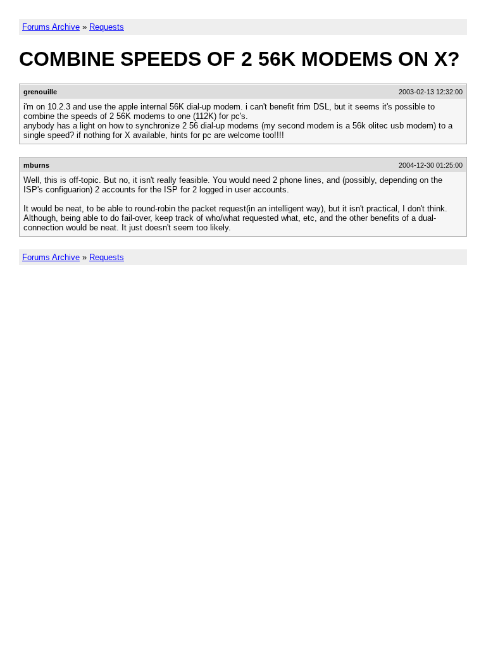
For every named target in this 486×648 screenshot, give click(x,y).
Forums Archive (51, 27)
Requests (106, 27)
